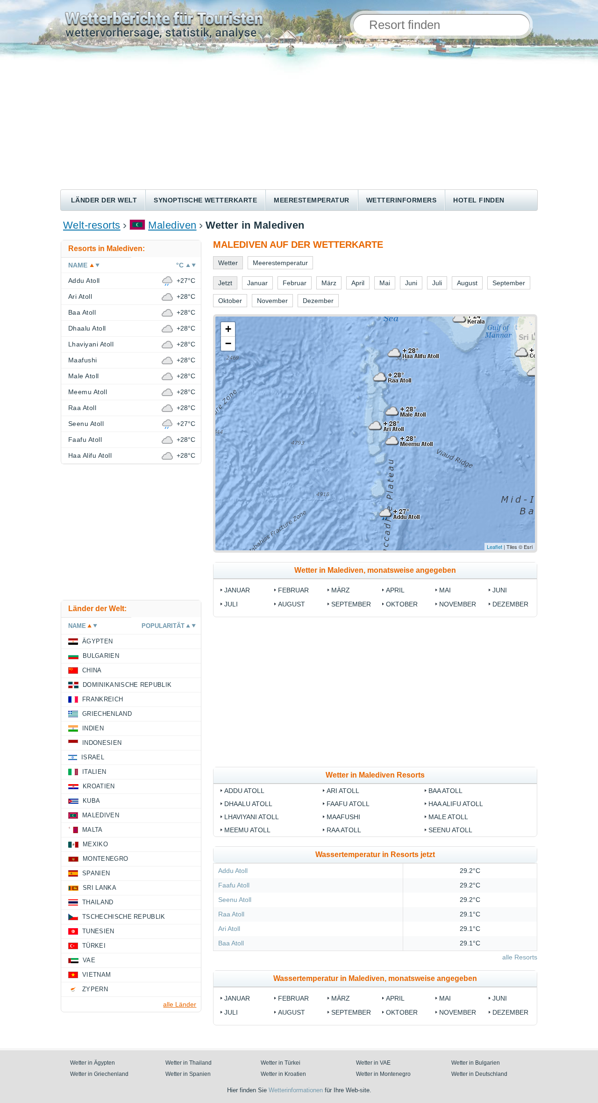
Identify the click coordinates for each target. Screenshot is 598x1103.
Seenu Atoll (450, 830)
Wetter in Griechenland (99, 1074)
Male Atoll (448, 817)
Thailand (98, 902)
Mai (445, 590)
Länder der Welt (104, 200)
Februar (293, 590)
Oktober (402, 604)
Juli (231, 604)
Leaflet (494, 546)
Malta (92, 829)
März (340, 590)
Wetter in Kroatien (283, 1074)
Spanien (96, 873)
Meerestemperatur (311, 200)
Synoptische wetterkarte (205, 200)
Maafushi (343, 817)
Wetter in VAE (373, 1063)
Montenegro (105, 858)
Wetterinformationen (296, 1090)
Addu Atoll (244, 790)
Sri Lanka (99, 887)
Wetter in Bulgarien (475, 1063)
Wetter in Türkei (280, 1063)
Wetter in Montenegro (383, 1074)
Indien (93, 728)
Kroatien (99, 786)
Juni (499, 590)
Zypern (95, 989)
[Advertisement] (299, 119)
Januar (237, 590)
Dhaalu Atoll (248, 803)
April (395, 590)
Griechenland (107, 713)
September (351, 604)
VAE (89, 960)
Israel (92, 757)
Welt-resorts (92, 225)
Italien (94, 771)
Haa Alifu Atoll (455, 803)
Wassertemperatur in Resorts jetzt (375, 854)
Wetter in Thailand (188, 1063)
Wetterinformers (401, 200)
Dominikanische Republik (127, 684)
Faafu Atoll (348, 803)
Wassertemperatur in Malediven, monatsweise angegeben (375, 978)
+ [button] (228, 329)
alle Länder (179, 1004)
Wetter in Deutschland (479, 1074)
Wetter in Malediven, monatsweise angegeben (375, 570)
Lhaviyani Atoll (251, 817)
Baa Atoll (445, 790)
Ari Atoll (343, 790)
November (457, 604)
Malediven (172, 225)
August (291, 604)
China (92, 670)
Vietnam (96, 974)
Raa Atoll (344, 830)
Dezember (510, 604)
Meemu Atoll (247, 830)
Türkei (94, 945)
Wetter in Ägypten (92, 1063)
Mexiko (95, 844)
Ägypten (97, 641)
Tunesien (98, 931)
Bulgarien (101, 655)
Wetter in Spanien (188, 1074)
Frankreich (102, 699)
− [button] (228, 343)
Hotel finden (479, 200)
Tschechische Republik (123, 916)
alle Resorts (519, 957)
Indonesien (101, 742)
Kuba (91, 800)
